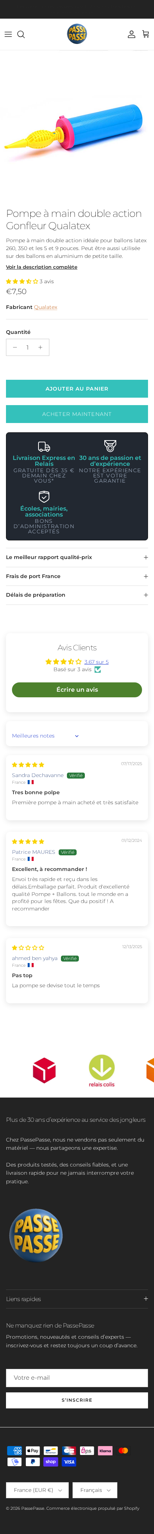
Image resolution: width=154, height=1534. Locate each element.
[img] (28, 764)
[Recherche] (24, 34)
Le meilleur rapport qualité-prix (49, 557)
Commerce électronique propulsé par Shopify (92, 1508)
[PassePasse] (77, 34)
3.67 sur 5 (96, 662)
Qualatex (45, 307)
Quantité (18, 332)
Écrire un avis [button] (77, 689)
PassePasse (32, 1508)
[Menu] (8, 34)
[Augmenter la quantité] (42, 347)
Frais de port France (33, 576)
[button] (23, 281)
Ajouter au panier (77, 388)
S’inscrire (77, 1400)
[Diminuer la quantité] (12, 347)
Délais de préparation (35, 594)
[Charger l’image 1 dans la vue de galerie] (77, 127)
